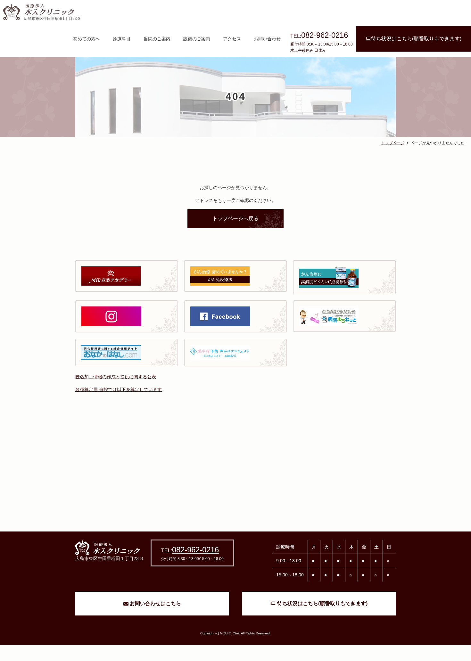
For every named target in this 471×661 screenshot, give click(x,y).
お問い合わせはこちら (154, 603)
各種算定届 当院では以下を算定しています (118, 389)
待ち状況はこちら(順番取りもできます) (416, 38)
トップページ (392, 143)
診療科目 (122, 38)
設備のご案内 (196, 38)
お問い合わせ (267, 38)
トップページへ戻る (235, 218)
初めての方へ (86, 38)
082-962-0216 (195, 549)
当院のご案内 (157, 38)
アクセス (232, 38)
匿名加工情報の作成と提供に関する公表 (115, 376)
